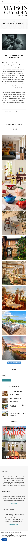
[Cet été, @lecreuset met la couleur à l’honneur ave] (14, 197)
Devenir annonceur (14, 524)
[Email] (23, 111)
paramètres (19, 536)
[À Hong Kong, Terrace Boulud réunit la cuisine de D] (14, 273)
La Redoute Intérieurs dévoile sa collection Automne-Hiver (16, 393)
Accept (4, 539)
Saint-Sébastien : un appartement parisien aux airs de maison (17, 400)
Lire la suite (8, 111)
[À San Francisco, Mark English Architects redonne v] (14, 248)
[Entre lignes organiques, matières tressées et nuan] (14, 223)
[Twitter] (20, 111)
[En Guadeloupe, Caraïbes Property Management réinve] (14, 323)
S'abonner (14, 503)
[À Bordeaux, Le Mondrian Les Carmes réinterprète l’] (14, 298)
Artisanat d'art (10, 53)
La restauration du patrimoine (14, 56)
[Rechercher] (19, 1)
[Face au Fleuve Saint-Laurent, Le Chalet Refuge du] (14, 348)
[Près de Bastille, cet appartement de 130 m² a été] (14, 147)
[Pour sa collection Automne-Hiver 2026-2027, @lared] (14, 172)
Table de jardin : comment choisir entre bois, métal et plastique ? (18, 413)
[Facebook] (18, 111)
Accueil (13, 27)
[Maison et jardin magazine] (15, 11)
